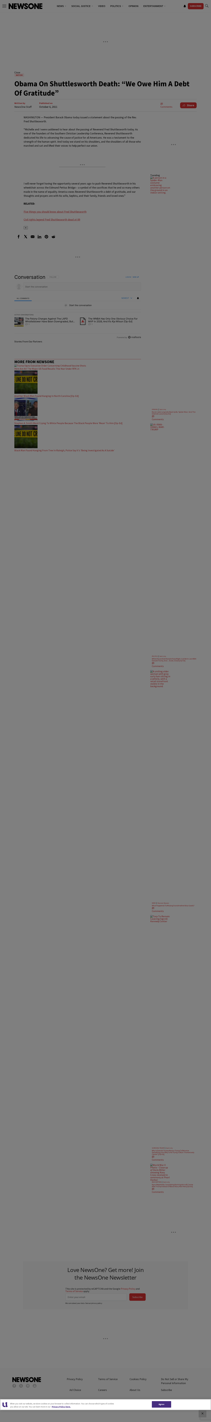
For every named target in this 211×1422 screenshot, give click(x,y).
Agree (161, 1404)
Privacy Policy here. (61, 1406)
